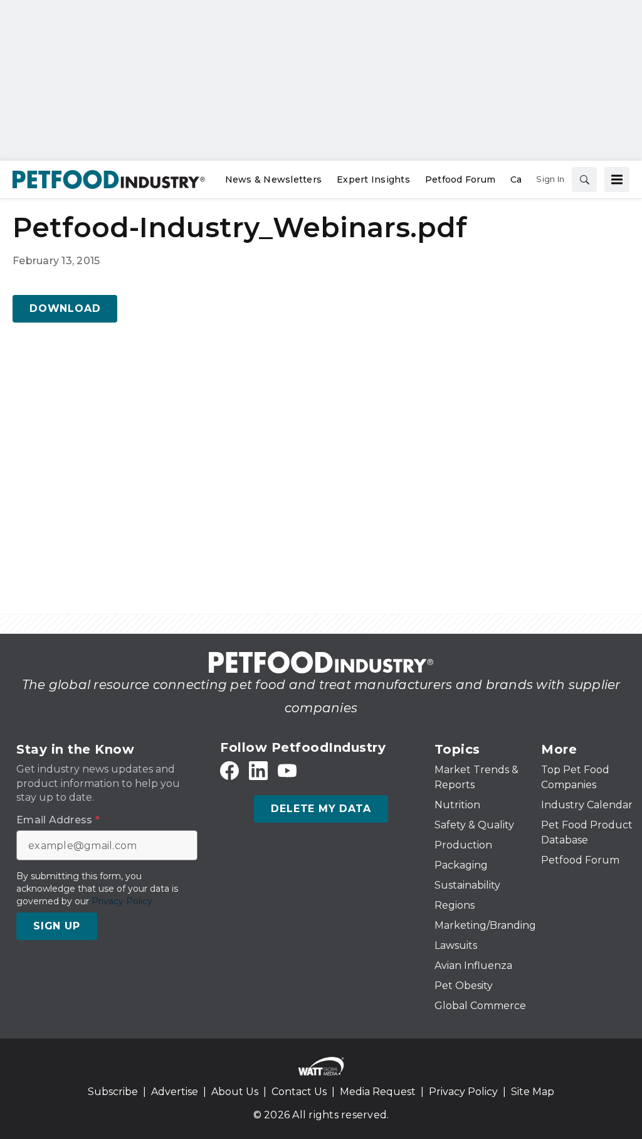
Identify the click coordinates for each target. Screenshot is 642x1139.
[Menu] (616, 179)
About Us (234, 1092)
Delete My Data (321, 809)
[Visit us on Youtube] (287, 771)
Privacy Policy (463, 1092)
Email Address (58, 820)
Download (64, 308)
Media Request (378, 1092)
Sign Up (56, 926)
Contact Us (299, 1092)
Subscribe (113, 1092)
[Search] (584, 179)
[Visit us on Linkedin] (258, 771)
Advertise (174, 1092)
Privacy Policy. (123, 901)
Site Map (532, 1092)
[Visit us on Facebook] (229, 771)
